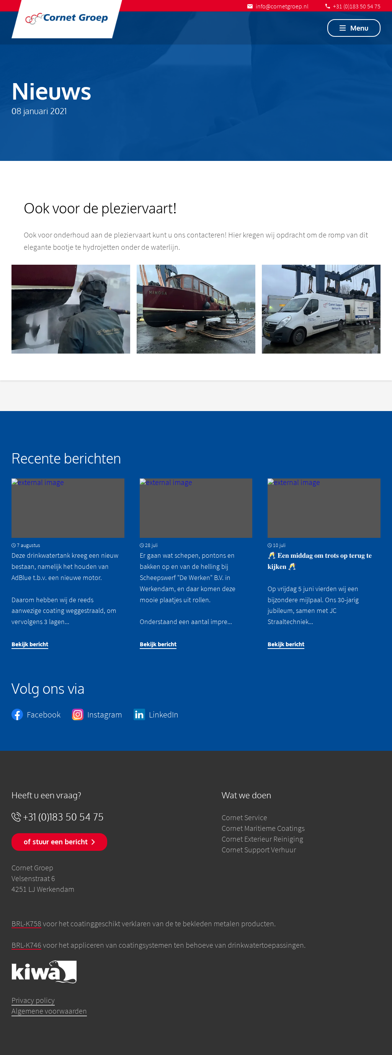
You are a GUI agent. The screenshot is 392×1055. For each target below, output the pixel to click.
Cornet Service (244, 817)
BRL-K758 (26, 923)
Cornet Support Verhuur (259, 849)
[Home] (66, 19)
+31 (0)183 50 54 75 (63, 817)
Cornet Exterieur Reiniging (262, 839)
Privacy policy (33, 1000)
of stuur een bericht (56, 841)
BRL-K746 (26, 945)
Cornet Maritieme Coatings (263, 828)
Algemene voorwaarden (49, 1011)
